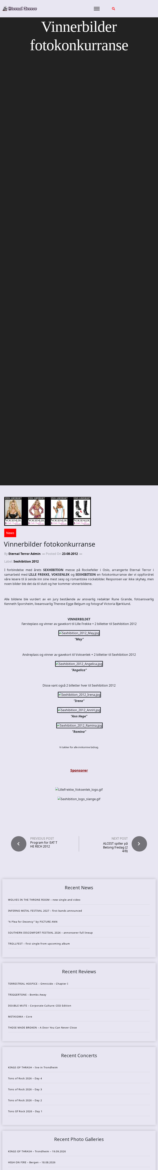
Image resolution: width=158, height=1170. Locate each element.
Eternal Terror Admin (24, 554)
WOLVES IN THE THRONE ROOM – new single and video (44, 899)
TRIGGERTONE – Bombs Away (27, 994)
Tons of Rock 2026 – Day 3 (25, 1089)
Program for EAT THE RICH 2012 (43, 844)
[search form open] (113, 8)
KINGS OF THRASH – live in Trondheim (33, 1067)
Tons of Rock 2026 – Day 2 (25, 1100)
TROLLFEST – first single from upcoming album (39, 943)
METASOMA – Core (20, 1016)
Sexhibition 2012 (26, 561)
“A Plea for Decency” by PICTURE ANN (33, 921)
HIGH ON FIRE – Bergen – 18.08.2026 (31, 1162)
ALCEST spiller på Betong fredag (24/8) (115, 847)
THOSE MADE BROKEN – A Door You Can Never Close (42, 1027)
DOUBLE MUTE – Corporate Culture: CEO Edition (39, 1005)
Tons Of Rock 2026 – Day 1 (25, 1111)
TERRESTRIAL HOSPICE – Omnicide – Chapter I (38, 983)
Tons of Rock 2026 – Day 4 (25, 1078)
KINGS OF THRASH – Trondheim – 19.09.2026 (37, 1151)
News (10, 533)
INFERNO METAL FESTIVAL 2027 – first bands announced (45, 910)
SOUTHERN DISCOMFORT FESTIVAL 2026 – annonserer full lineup (50, 932)
